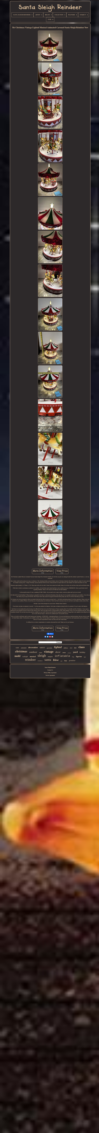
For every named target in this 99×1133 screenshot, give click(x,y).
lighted (58, 647)
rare (17, 648)
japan (40, 652)
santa (47, 659)
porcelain (49, 648)
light (85, 657)
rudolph (25, 656)
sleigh (42, 655)
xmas (64, 652)
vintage (48, 651)
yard (75, 652)
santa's (42, 647)
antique (69, 652)
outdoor (33, 652)
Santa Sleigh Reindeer (50, 667)
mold (17, 655)
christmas (21, 651)
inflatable (62, 656)
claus (81, 647)
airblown (66, 648)
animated (23, 648)
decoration (33, 647)
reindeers (40, 660)
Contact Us (50, 670)
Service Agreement (50, 675)
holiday (82, 652)
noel (61, 661)
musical (33, 656)
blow (56, 659)
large (65, 660)
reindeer (30, 659)
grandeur (72, 660)
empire (50, 656)
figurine (79, 656)
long (73, 656)
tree (75, 648)
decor (58, 652)
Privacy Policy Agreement (50, 672)
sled (71, 648)
